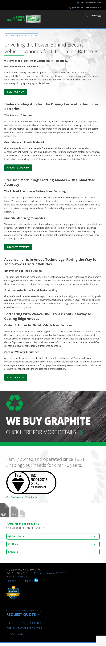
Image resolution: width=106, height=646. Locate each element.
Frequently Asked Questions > (26, 623)
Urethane (13, 544)
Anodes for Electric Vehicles (21, 35)
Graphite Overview (18, 167)
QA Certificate (16, 536)
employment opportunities (24, 628)
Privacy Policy (15, 633)
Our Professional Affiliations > (21, 497)
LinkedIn (29, 580)
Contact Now (15, 91)
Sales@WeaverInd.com (91, 2)
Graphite (13, 551)
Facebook (11, 580)
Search (86, 14)
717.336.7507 (22, 576)
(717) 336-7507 (78, 8)
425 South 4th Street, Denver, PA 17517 (43, 573)
